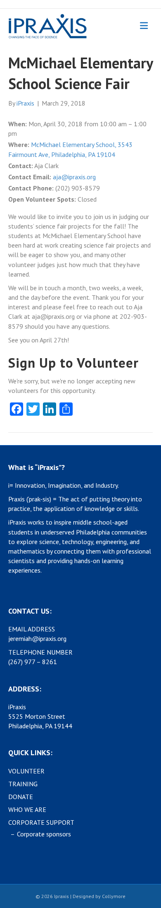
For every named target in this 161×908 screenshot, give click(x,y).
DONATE (20, 796)
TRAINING (23, 784)
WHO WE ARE (27, 809)
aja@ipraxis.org (74, 177)
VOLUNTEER (26, 771)
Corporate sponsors (44, 834)
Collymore (113, 896)
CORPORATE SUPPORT (41, 822)
